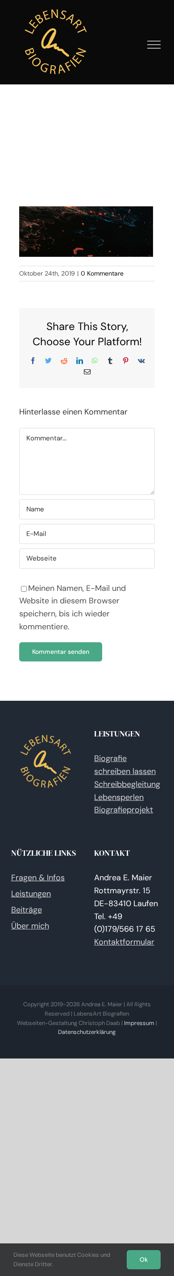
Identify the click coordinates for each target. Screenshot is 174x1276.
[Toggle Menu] (154, 45)
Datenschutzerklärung (87, 1032)
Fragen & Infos (38, 877)
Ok (144, 1259)
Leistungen (31, 893)
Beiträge (26, 909)
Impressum (139, 1023)
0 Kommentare (102, 273)
